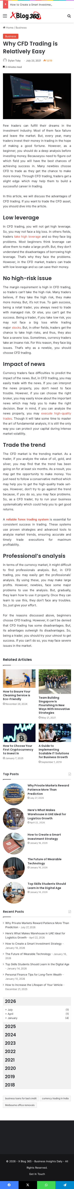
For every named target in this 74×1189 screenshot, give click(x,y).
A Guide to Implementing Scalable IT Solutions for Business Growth (54, 751)
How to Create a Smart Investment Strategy (37, 4)
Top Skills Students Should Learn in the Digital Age (47, 886)
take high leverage (27, 236)
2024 (10, 1035)
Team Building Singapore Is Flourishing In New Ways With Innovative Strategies (54, 705)
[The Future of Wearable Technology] (14, 868)
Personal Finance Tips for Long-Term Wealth (33, 974)
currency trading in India (55, 1098)
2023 (10, 1043)
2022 (10, 1051)
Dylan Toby (14, 60)
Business (21, 27)
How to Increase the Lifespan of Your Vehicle (34, 984)
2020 (10, 1068)
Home (9, 27)
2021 (10, 1060)
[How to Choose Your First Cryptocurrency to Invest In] (19, 733)
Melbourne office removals (20, 1105)
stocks (16, 327)
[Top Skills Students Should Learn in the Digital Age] (14, 893)
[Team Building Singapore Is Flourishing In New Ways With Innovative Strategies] (55, 681)
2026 (10, 1001)
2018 (10, 1085)
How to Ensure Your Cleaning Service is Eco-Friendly (16, 695)
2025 (10, 1026)
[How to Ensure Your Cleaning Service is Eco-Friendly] (19, 678)
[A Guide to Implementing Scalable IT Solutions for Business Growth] (55, 733)
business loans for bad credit (21, 1098)
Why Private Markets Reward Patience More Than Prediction (48, 789)
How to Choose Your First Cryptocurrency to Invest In (18, 749)
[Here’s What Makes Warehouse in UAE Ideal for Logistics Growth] (14, 819)
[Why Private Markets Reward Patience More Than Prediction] (14, 794)
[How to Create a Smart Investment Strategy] (14, 843)
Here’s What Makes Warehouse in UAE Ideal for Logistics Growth (47, 814)
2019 (10, 1076)
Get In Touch (37, 1174)
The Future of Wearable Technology (45, 861)
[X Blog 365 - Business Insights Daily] (25, 15)
